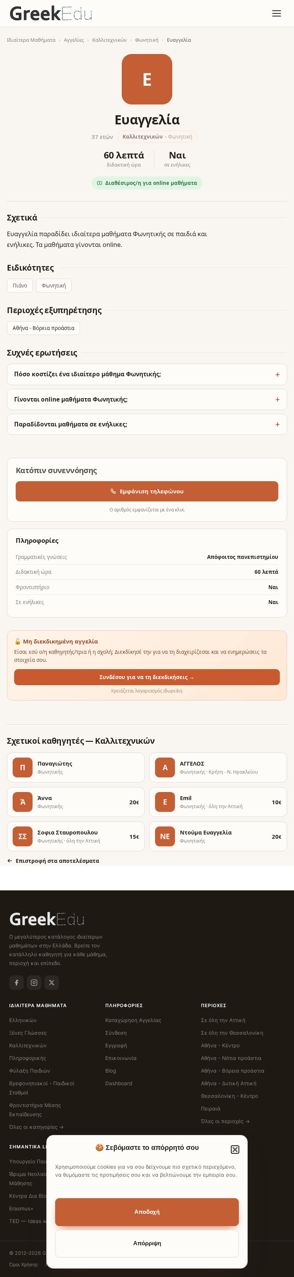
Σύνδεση (116, 1033)
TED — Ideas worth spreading (46, 1221)
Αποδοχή (147, 1212)
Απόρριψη (147, 1243)
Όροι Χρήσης (23, 1264)
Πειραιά (210, 1109)
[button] (235, 1149)
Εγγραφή (116, 1045)
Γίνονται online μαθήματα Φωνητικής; (70, 399)
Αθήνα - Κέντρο (220, 1045)
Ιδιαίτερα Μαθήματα (31, 39)
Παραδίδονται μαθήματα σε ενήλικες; (70, 424)
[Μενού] (276, 13)
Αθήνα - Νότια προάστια (231, 1058)
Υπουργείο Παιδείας (34, 1161)
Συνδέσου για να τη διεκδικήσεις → (147, 677)
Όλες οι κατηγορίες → (36, 1127)
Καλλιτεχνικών (109, 39)
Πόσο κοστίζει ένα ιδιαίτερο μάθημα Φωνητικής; (87, 374)
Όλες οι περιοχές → (225, 1121)
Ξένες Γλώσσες (28, 1033)
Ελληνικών (23, 1020)
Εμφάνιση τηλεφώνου (152, 491)
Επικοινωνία (121, 1058)
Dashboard (118, 1083)
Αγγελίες (74, 39)
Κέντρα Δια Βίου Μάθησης (41, 1196)
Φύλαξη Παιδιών (29, 1071)
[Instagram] (34, 982)
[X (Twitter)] (51, 982)
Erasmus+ (21, 1208)
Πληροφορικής (27, 1058)
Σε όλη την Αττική (223, 1020)
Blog (110, 1071)
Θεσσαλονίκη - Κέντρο (229, 1096)
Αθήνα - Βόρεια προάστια (43, 328)
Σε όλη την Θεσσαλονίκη (232, 1033)
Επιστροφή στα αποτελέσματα (57, 860)
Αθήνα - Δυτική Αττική (228, 1083)
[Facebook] (16, 982)
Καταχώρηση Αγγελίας (133, 1020)
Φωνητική (146, 39)
